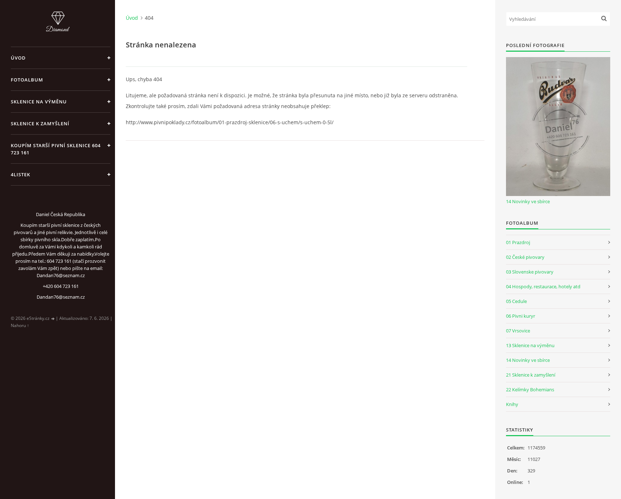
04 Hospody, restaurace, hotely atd (543, 286)
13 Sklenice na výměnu (530, 345)
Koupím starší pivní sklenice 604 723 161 (56, 149)
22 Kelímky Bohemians (530, 389)
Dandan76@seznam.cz (61, 297)
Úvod (18, 58)
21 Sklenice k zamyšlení (530, 375)
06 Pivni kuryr (520, 316)
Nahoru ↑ (20, 325)
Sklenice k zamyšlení (40, 123)
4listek (20, 174)
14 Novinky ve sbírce (528, 201)
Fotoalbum (27, 79)
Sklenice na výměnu (39, 101)
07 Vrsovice (518, 330)
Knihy (512, 404)
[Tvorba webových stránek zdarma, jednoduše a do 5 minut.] (53, 319)
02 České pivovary (525, 257)
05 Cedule (516, 301)
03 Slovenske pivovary (529, 272)
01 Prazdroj (518, 242)
